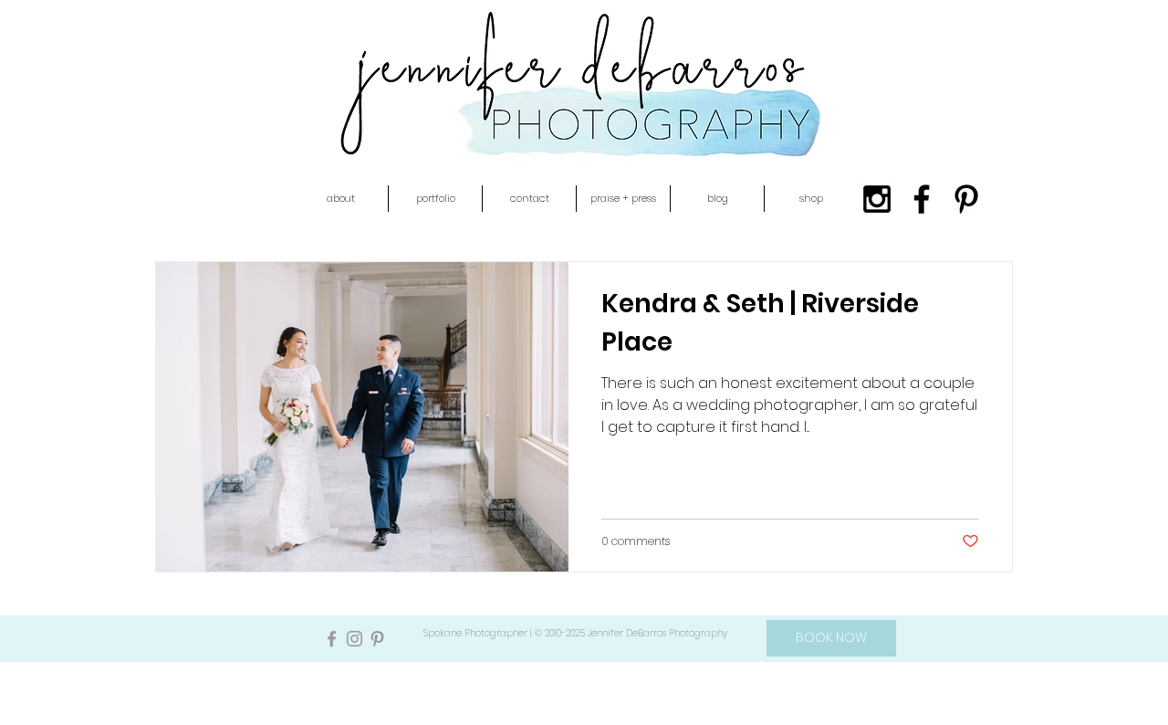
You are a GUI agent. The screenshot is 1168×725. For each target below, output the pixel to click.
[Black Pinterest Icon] (966, 199)
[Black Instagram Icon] (877, 199)
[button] (341, 198)
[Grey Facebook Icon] (331, 638)
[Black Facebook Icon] (921, 199)
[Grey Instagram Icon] (354, 638)
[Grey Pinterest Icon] (377, 638)
